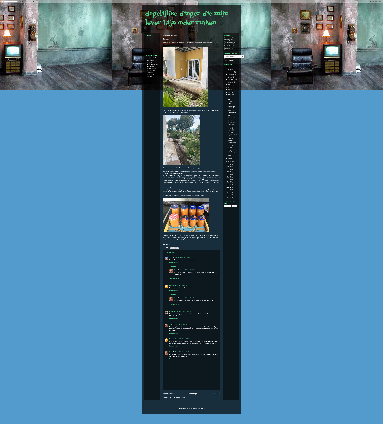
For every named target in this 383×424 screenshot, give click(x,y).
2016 (228, 184)
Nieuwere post (169, 394)
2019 (228, 177)
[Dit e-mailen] (171, 248)
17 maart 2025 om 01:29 (185, 257)
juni (229, 87)
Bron (229, 97)
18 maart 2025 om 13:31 (182, 339)
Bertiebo (149, 76)
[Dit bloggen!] (173, 248)
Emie (171, 285)
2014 (228, 189)
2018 (228, 179)
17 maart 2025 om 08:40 (180, 285)
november (231, 74)
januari (230, 161)
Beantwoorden (173, 262)
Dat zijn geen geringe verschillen (231, 128)
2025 (228, 70)
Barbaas (230, 147)
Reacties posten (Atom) (179, 397)
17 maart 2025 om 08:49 (187, 270)
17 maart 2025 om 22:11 (182, 324)
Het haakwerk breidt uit (231, 106)
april (229, 92)
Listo (229, 115)
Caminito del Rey (231, 102)
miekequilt (172, 311)
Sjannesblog (150, 60)
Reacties (173, 266)
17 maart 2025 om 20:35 (183, 311)
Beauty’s (230, 138)
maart (230, 94)
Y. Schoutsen (173, 257)
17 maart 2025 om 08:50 (187, 298)
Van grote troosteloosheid (232, 134)
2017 (228, 182)
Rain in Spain (231, 118)
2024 (228, 164)
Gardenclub (231, 110)
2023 (228, 167)
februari (230, 158)
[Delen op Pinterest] (178, 248)
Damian (171, 339)
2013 (228, 192)
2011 (228, 197)
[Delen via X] (175, 248)
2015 (228, 187)
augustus (231, 82)
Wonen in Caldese (152, 58)
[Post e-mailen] (167, 247)
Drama (229, 155)
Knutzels (149, 62)
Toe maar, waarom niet (232, 141)
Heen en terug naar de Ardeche (152, 65)
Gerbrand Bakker (152, 68)
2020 (228, 174)
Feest (229, 99)
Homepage (192, 394)
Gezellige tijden (232, 112)
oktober (230, 77)
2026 (228, 67)
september (231, 79)
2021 (228, 172)
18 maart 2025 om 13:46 (182, 352)
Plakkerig (230, 145)
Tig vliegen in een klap (231, 123)
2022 (228, 169)
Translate (231, 60)
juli (229, 84)
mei (229, 89)
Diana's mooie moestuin (151, 71)
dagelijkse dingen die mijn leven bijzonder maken (186, 18)
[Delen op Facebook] (176, 248)
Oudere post (215, 394)
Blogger (202, 408)
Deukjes (230, 120)
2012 (228, 194)
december (231, 72)
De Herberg (150, 74)
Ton (175, 270)
